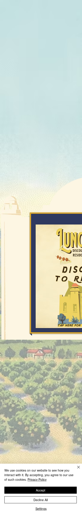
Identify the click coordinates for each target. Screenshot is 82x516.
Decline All (40, 500)
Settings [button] (41, 508)
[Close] (76, 470)
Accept (40, 490)
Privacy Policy (37, 479)
